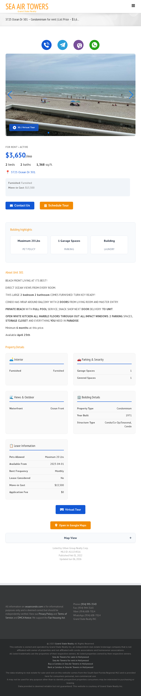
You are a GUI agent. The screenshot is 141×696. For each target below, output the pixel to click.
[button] (131, 95)
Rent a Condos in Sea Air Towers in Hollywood (70, 667)
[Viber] (78, 45)
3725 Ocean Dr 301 (20, 172)
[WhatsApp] (94, 45)
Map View (70, 538)
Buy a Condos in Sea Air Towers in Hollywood (70, 663)
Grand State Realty (64, 643)
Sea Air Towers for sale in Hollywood (70, 657)
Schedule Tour (58, 205)
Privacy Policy (46, 613)
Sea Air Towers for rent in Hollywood (71, 660)
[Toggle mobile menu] (133, 6)
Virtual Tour (73, 509)
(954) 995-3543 (89, 604)
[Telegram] (62, 45)
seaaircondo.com (34, 606)
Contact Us (22, 205)
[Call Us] (46, 45)
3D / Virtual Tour (26, 127)
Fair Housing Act (56, 617)
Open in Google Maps (72, 525)
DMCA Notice (24, 617)
